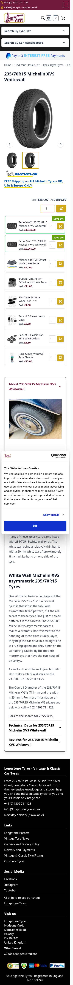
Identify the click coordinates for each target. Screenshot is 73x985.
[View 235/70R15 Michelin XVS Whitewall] (12, 160)
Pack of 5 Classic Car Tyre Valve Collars (31, 336)
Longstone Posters (17, 833)
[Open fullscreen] (35, 119)
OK (35, 526)
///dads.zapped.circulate (20, 954)
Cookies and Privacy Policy (22, 844)
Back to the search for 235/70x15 (31, 716)
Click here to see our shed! (22, 898)
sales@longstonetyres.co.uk (20, 7)
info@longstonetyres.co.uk (22, 809)
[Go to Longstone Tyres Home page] (14, 18)
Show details (51, 514)
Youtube (9, 890)
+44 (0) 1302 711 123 (16, 2)
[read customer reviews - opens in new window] (35, 965)
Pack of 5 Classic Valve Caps (32, 317)
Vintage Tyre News (16, 838)
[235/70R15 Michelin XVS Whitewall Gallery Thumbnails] (21, 160)
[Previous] (10, 144)
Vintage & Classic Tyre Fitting (23, 855)
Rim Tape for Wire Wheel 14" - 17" (29, 299)
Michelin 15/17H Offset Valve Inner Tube (32, 261)
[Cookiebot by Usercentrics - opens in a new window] (50, 456)
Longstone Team (15, 903)
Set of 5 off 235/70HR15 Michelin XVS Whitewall (32, 242)
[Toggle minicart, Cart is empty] (63, 18)
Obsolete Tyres (14, 861)
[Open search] (43, 18)
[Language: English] (48, 18)
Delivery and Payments (19, 850)
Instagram (11, 885)
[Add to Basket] (61, 208)
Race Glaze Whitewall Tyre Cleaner (31, 355)
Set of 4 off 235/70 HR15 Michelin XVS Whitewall (33, 224)
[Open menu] (66, 5)
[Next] (60, 144)
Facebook (10, 879)
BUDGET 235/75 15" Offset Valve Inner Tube (33, 280)
